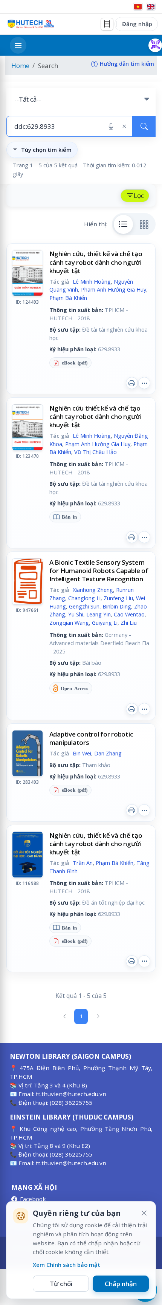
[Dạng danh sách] (123, 224)
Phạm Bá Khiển (68, 297)
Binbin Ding (116, 606)
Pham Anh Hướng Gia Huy (113, 289)
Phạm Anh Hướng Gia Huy (97, 444)
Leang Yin (98, 614)
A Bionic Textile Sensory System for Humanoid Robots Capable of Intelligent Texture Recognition (98, 570)
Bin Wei (82, 753)
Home (20, 65)
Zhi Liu (129, 622)
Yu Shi (75, 614)
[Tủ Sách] (107, 24)
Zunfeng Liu (118, 598)
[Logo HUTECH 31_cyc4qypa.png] (31, 24)
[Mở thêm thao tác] (144, 383)
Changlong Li (84, 598)
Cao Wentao (129, 614)
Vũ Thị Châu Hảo (95, 452)
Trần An (83, 862)
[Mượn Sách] (155, 45)
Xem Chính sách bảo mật (66, 1264)
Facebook (33, 1199)
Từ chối (61, 1283)
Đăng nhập (137, 24)
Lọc (139, 195)
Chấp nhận (121, 1283)
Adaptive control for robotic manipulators (91, 738)
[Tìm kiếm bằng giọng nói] (111, 126)
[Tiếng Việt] (138, 7)
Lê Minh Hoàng (92, 281)
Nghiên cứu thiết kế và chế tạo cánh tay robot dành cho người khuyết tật (95, 416)
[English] (151, 7)
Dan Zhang (108, 753)
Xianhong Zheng (93, 589)
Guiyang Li (105, 622)
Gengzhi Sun (84, 606)
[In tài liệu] (132, 383)
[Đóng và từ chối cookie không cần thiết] (144, 1213)
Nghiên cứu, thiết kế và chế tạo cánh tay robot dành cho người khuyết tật (95, 262)
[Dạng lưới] (144, 224)
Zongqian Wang (69, 622)
